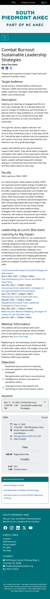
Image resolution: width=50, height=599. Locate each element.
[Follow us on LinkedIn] (18, 528)
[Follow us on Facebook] (5, 528)
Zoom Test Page (20, 336)
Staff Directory (9, 541)
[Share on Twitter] (11, 68)
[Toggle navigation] (4, 37)
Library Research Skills (14, 485)
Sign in (44, 2)
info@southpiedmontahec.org (19, 566)
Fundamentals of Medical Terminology (21, 490)
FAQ (13, 2)
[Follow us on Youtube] (30, 528)
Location (7, 538)
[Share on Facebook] (3, 68)
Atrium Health (9, 544)
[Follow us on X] (24, 528)
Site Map (7, 550)
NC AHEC (7, 547)
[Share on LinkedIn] (7, 68)
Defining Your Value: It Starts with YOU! (19, 296)
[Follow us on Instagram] (11, 528)
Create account (28, 2)
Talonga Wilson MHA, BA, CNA (27, 436)
